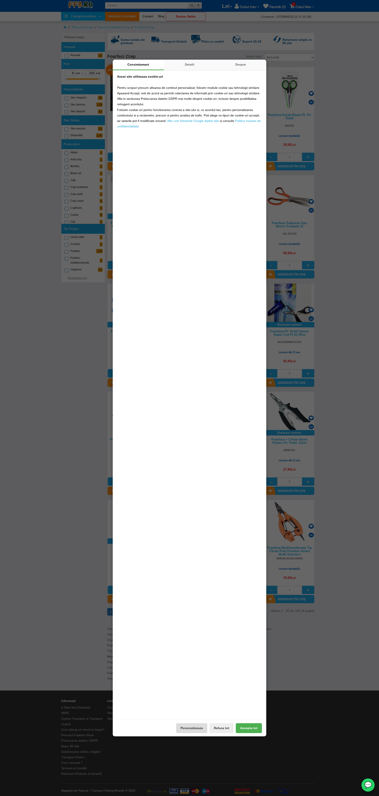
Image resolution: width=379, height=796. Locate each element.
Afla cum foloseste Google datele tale (193, 121)
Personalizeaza (192, 728)
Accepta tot (248, 728)
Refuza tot (221, 728)
